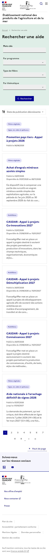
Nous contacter (11, 498)
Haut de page (39, 448)
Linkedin (4, 467)
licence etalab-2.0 (18, 551)
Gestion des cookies (11, 537)
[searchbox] (6, 63)
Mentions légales (9, 532)
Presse (7, 505)
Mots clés (7, 46)
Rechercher (26, 98)
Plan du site (7, 521)
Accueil (5, 30)
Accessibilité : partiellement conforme (19, 527)
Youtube (12, 467)
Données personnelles (31, 532)
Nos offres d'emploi (13, 491)
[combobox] (24, 62)
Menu (46, 3)
